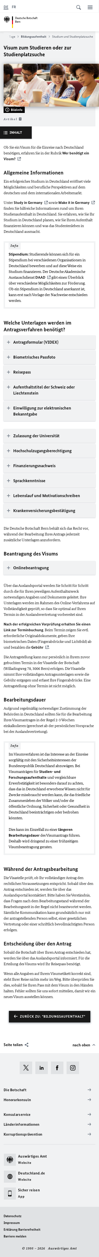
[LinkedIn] (43, 1068)
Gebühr (37, 647)
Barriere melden (15, 1236)
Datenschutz (12, 1216)
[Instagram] (74, 1068)
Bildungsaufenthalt (33, 36)
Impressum (12, 1223)
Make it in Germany (74, 202)
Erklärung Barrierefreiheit (22, 1230)
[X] (27, 1068)
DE (6, 7)
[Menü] (90, 7)
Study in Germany (28, 202)
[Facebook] (59, 1068)
